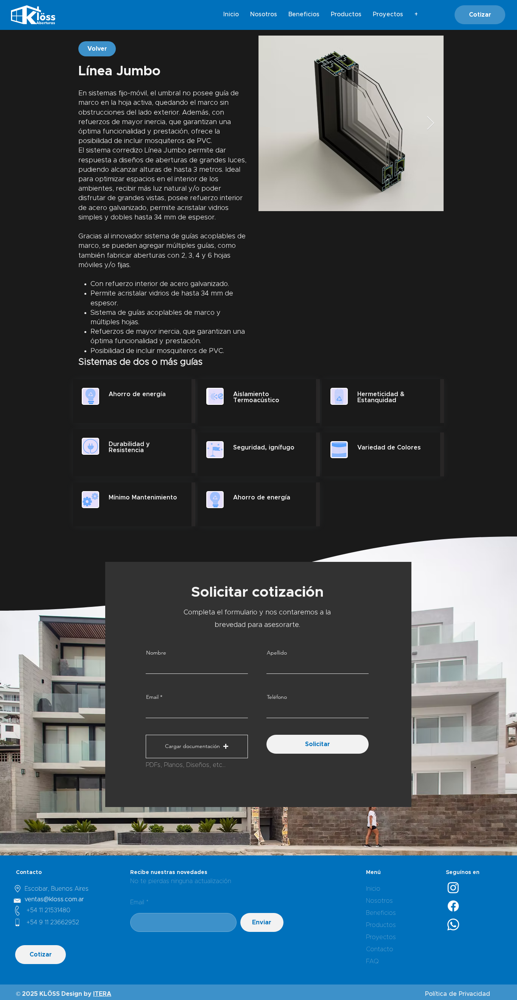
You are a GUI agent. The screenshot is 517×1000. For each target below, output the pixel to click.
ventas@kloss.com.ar (54, 899)
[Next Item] (430, 123)
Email (152, 697)
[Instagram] (453, 887)
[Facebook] (453, 906)
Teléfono (277, 697)
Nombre (156, 652)
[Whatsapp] (453, 924)
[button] (197, 746)
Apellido (277, 652)
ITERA (102, 994)
